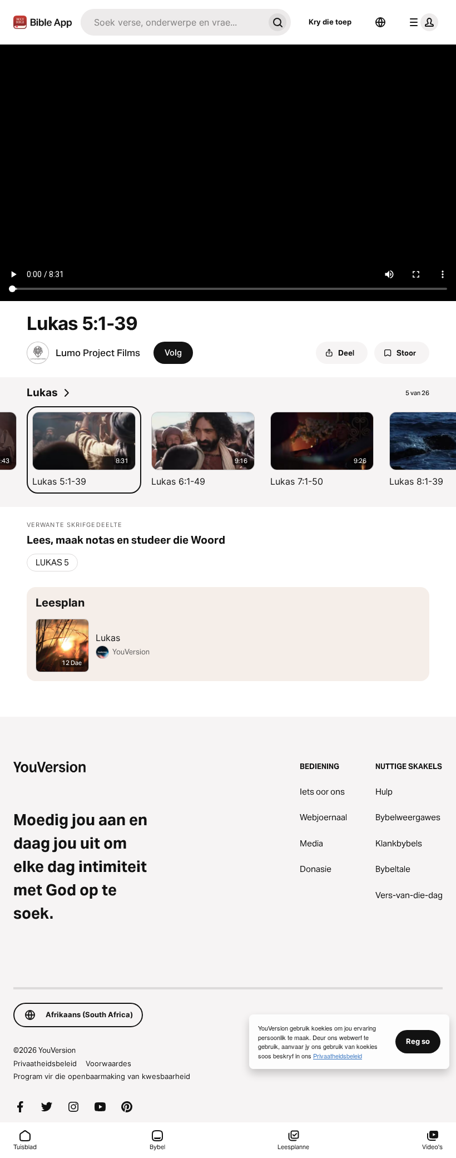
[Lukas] (228, 634)
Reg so (418, 1041)
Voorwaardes (108, 1063)
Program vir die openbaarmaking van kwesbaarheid (101, 1076)
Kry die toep (330, 21)
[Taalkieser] (380, 22)
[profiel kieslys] (421, 22)
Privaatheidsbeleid (45, 1063)
